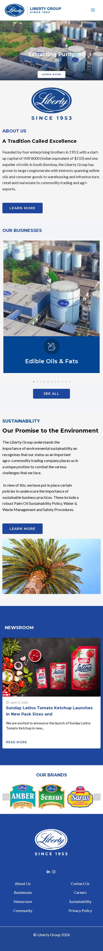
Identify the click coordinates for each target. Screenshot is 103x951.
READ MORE (16, 742)
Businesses (23, 892)
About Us (23, 883)
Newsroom (23, 901)
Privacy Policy (80, 910)
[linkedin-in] (48, 872)
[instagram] (54, 872)
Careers (80, 892)
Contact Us (80, 883)
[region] (51, 50)
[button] (33, 381)
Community (22, 910)
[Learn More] (51, 288)
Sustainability (80, 901)
